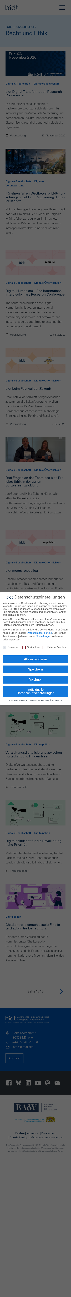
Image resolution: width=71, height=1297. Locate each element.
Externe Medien (56, 647)
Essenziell (13, 647)
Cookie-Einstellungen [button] (19, 700)
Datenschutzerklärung (39, 632)
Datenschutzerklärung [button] (40, 700)
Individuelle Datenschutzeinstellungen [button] (35, 691)
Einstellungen (43, 636)
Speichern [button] (35, 669)
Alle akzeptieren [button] (35, 659)
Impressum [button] (57, 700)
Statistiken (33, 647)
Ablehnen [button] (36, 679)
